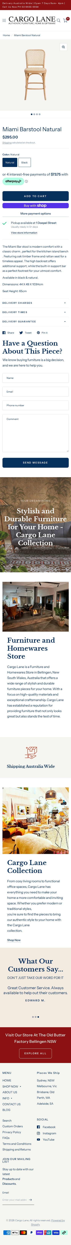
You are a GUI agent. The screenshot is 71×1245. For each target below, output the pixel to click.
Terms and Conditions (16, 1144)
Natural (9, 162)
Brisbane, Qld (45, 1092)
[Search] (58, 20)
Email (5, 1192)
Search (7, 1120)
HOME (6, 1080)
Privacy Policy (11, 1132)
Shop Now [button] (14, 940)
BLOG (6, 1110)
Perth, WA (43, 1098)
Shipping (7, 142)
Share (10, 332)
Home (6, 35)
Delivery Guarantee (19, 321)
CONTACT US (11, 1104)
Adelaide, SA (45, 1103)
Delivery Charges (17, 302)
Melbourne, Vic (47, 1086)
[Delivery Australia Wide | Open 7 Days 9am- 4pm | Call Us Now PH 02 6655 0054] (35, 5)
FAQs (5, 1138)
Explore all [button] (35, 1053)
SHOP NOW (10, 1086)
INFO (5, 1098)
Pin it (45, 332)
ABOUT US (9, 1092)
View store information (24, 232)
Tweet (28, 332)
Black (24, 162)
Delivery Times (15, 312)
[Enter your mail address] (30, 1200)
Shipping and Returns (16, 1149)
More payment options (35, 213)
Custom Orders (12, 1126)
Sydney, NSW (46, 1080)
